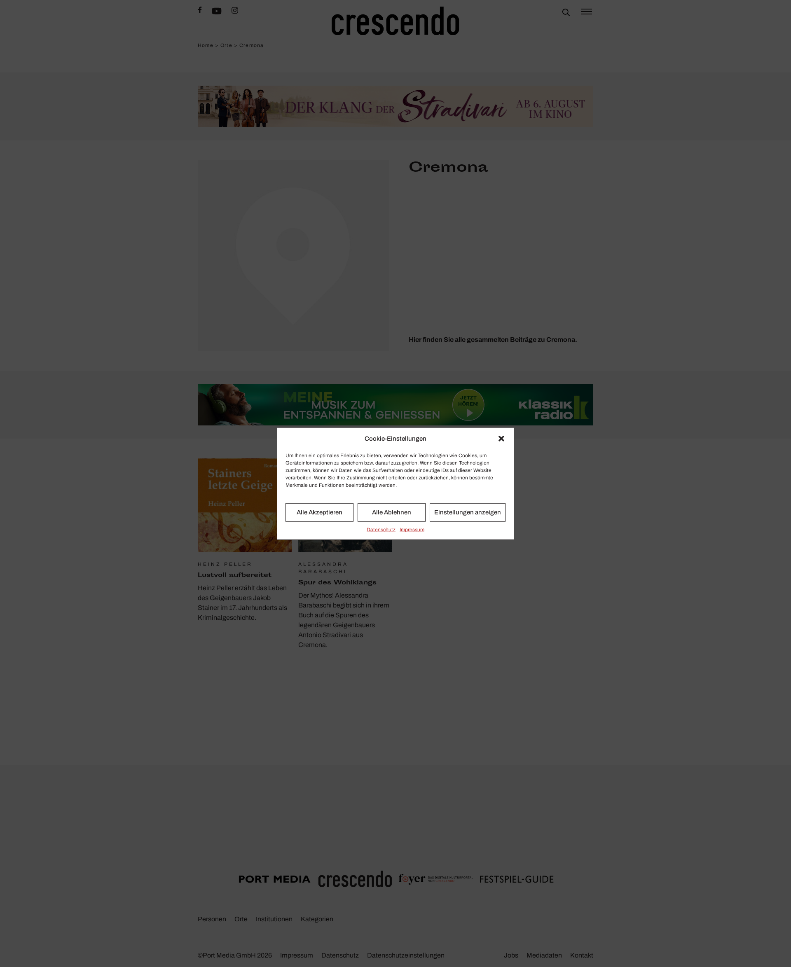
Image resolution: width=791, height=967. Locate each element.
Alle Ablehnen (391, 512)
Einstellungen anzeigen (467, 512)
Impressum (412, 529)
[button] (501, 438)
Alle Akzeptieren (319, 512)
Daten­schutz (381, 529)
